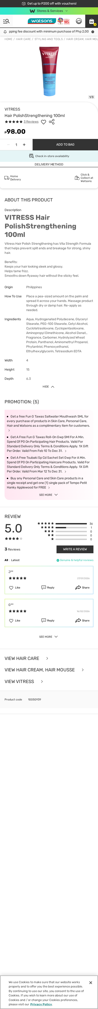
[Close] (91, 983)
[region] (49, 992)
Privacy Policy (41, 1004)
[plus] (24, 144)
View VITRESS (20, 681)
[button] (91, 21)
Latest (15, 560)
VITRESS (12, 109)
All (6, 560)
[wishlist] (43, 121)
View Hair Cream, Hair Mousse (40, 669)
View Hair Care (22, 658)
